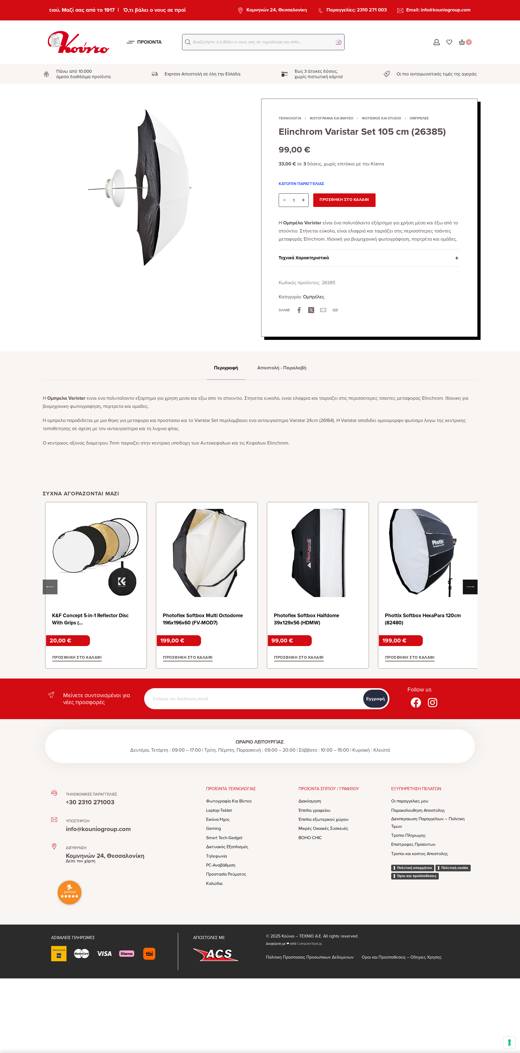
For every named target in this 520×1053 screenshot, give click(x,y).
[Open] (449, 42)
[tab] (226, 368)
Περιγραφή (226, 368)
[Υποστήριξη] (54, 820)
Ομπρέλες (419, 118)
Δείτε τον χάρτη (80, 861)
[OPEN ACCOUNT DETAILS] (436, 42)
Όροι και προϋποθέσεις (416, 876)
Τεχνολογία (290, 118)
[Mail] (323, 310)
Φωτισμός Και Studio (381, 118)
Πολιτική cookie (454, 868)
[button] (187, 42)
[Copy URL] (335, 310)
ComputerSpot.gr (309, 944)
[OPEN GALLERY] (145, 188)
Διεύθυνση (76, 847)
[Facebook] (415, 702)
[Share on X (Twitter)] (311, 310)
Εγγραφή (375, 698)
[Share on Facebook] (299, 310)
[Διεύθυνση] (54, 846)
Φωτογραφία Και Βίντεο (331, 118)
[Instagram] (432, 702)
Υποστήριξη (77, 821)
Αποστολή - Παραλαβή (281, 368)
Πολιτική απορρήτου (414, 868)
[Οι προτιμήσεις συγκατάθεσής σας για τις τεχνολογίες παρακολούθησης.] (509, 1042)
